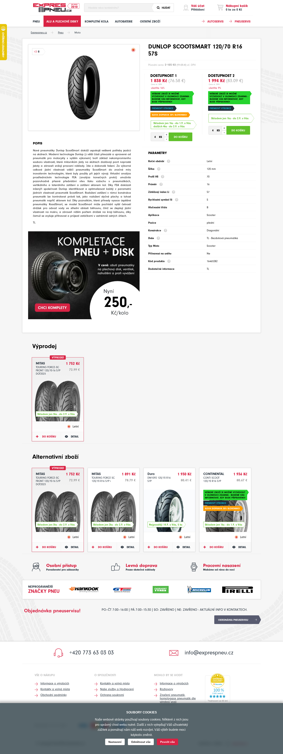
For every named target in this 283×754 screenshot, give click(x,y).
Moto (78, 32)
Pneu (36, 21)
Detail (75, 436)
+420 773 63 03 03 (91, 652)
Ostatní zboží (150, 21)
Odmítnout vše (141, 741)
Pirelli (237, 589)
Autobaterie (123, 21)
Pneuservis (242, 21)
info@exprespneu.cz (209, 652)
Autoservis (215, 21)
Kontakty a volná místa (55, 689)
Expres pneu (52, 7)
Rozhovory (166, 689)
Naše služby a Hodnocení (117, 689)
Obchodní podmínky (53, 695)
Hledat (166, 7)
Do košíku (49, 436)
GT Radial (122, 589)
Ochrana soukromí (112, 695)
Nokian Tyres (161, 589)
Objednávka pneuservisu (233, 619)
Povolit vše (167, 741)
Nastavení (114, 741)
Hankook (84, 589)
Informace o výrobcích (54, 683)
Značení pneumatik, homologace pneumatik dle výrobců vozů (178, 698)
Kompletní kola (96, 21)
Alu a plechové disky (62, 21)
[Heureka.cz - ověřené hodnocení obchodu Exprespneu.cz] (217, 688)
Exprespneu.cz (39, 32)
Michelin (199, 589)
